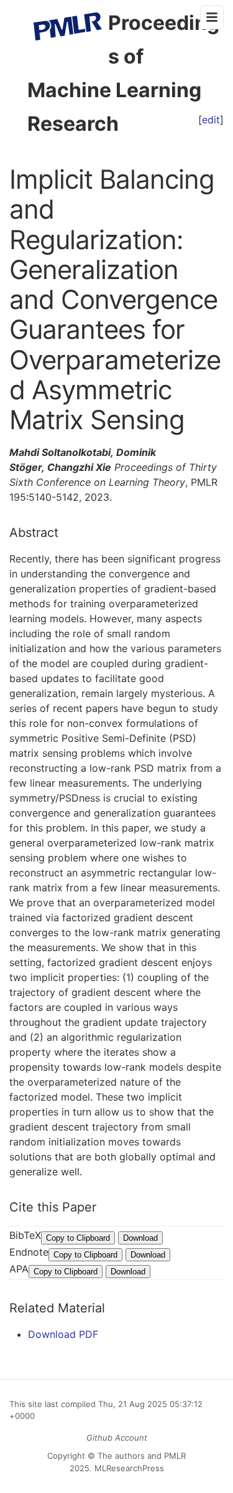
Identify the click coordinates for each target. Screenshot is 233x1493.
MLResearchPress (128, 1468)
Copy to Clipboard (78, 1238)
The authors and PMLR (142, 1456)
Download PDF (63, 1334)
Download (140, 1238)
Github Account (116, 1438)
